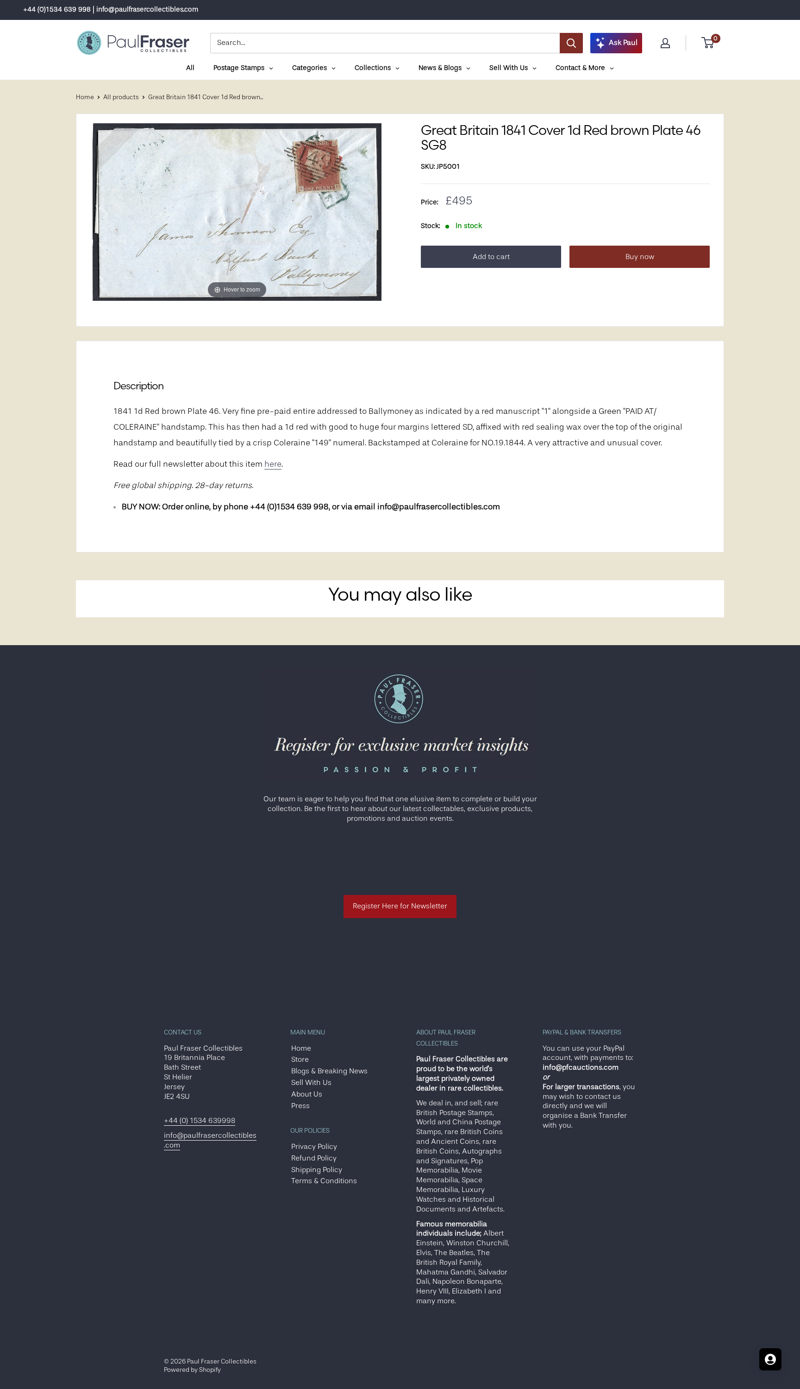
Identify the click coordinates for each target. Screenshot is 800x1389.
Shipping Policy (316, 1170)
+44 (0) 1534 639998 (199, 1120)
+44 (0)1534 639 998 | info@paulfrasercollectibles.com (110, 9)
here (272, 464)
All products (121, 97)
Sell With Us (311, 1082)
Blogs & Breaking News (329, 1071)
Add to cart (491, 257)
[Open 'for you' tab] (770, 1359)
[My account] (665, 43)
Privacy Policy (314, 1146)
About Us (306, 1094)
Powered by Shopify (192, 1369)
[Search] (571, 43)
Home (85, 97)
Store (300, 1059)
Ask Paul (623, 42)
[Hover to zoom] (237, 212)
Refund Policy (314, 1158)
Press (300, 1106)
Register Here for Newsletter (400, 906)
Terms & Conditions (324, 1181)
